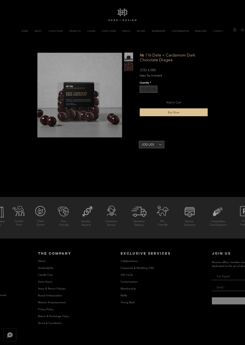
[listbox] (151, 144)
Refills (124, 295)
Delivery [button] (139, 224)
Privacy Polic (45, 309)
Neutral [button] (86, 224)
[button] (234, 30)
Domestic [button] (139, 221)
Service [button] (111, 224)
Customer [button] (111, 221)
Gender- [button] (86, 221)
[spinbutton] (148, 89)
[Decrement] (142, 89)
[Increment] (154, 89)
